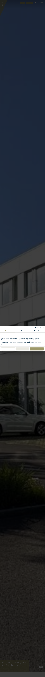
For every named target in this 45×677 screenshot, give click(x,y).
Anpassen (22, 348)
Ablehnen (8, 348)
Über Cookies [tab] (37, 330)
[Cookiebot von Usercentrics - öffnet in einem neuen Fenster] (35, 327)
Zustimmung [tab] (7, 330)
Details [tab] (22, 330)
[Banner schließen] (43, 327)
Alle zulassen (36, 348)
